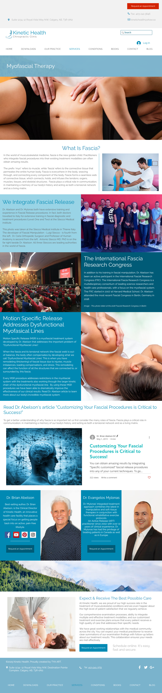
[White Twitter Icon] (145, 667)
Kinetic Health (29, 33)
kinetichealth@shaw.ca (143, 19)
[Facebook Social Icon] (8, 535)
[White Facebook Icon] (139, 667)
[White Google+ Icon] (152, 667)
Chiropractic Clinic (25, 36)
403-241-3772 (95, 667)
